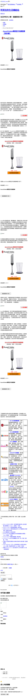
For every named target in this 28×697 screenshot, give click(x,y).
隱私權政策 (23, 677)
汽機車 (10, 567)
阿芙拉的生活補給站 (10, 10)
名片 (4, 25)
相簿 (4, 22)
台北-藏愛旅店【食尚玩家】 (9, 532)
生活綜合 (11, 20)
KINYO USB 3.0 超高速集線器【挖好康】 (12, 527)
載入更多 (2, 572)
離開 (7, 694)
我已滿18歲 (3, 694)
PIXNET (6, 677)
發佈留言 (2, 580)
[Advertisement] (14, 90)
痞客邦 (8, 564)
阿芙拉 (2, 556)
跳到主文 (3, 13)
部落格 (4, 24)
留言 (12, 564)
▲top (2, 570)
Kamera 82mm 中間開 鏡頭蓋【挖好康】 (12, 536)
